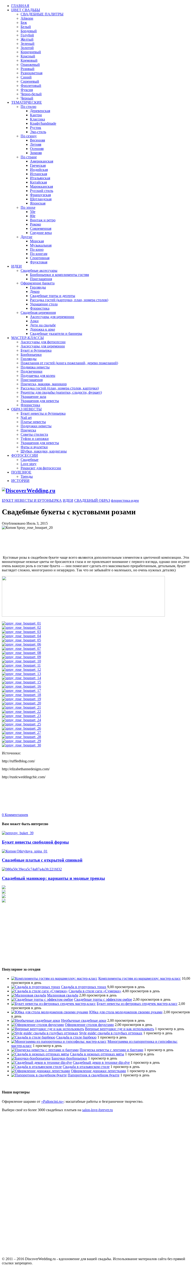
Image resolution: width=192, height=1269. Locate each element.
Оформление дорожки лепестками (98, 1071)
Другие (26, 237)
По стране (29, 157)
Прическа (28, 430)
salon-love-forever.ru (97, 1110)
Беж (24, 23)
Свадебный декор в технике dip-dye (101, 1062)
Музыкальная (41, 245)
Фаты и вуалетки (34, 447)
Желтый (27, 39)
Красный (28, 56)
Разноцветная (31, 73)
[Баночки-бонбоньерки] (31, 1058)
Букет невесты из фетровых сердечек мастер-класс (137, 1004)
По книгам (38, 254)
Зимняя (36, 153)
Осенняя (37, 149)
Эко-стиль (38, 132)
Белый (26, 27)
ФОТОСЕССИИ (24, 455)
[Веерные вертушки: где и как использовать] (47, 1029)
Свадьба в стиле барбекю (76, 1037)
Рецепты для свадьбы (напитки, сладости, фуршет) (61, 392)
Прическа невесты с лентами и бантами (111, 1050)
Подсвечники (31, 371)
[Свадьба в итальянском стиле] (36, 1067)
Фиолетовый (31, 86)
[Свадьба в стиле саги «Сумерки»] (39, 991)
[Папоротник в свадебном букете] (39, 1075)
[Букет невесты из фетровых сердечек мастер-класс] (53, 1004)
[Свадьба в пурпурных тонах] (35, 987)
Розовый (27, 69)
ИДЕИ (16, 266)
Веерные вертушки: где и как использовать (119, 1029)
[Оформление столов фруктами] (37, 1025)
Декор (35, 291)
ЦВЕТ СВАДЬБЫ (25, 10)
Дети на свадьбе (43, 325)
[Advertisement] (87, 540)
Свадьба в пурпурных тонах (83, 987)
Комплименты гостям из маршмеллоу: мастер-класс (139, 978)
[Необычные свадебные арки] (35, 1020)
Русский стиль (41, 191)
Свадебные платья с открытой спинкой (42, 860)
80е (32, 216)
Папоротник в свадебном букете (93, 1075)
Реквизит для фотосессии (41, 468)
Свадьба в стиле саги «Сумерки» (95, 991)
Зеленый (27, 44)
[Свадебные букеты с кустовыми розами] (83, 615)
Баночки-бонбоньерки (69, 1058)
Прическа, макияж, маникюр (44, 384)
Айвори (27, 18)
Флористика (39, 308)
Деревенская (40, 111)
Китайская (38, 182)
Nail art (26, 418)
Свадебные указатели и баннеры (56, 334)
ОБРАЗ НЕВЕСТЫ (26, 409)
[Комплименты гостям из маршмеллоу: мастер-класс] (54, 978)
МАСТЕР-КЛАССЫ (27, 338)
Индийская (39, 170)
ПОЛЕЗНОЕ (21, 472)
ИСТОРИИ (20, 481)
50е (32, 212)
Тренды (27, 476)
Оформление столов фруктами (89, 1025)
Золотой (27, 48)
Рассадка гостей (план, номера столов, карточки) (60, 388)
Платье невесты (33, 422)
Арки (34, 321)
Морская (37, 241)
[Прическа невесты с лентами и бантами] (45, 1050)
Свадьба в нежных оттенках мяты (97, 1054)
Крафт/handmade (43, 123)
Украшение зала (33, 397)
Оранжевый (30, 65)
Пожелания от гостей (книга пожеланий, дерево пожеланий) (69, 363)
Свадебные (29, 460)
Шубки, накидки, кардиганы (44, 451)
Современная (40, 228)
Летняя (35, 144)
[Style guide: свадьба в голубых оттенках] (44, 1033)
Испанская (38, 174)
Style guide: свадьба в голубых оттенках (110, 1033)
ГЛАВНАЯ (20, 6)
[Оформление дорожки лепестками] (40, 1071)
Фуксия (27, 90)
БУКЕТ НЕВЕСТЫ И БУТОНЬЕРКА (32, 500)
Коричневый (31, 52)
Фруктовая (38, 262)
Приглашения (41, 279)
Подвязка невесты (35, 367)
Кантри (36, 115)
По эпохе (28, 207)
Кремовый (29, 60)
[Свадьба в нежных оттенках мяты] (40, 1054)
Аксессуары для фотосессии (43, 342)
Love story (29, 464)
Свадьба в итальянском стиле (86, 1067)
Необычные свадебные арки (83, 1020)
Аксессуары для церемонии (52, 317)
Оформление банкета (38, 283)
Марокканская (41, 186)
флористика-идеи (125, 500)
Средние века (41, 233)
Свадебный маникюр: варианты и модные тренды (53, 878)
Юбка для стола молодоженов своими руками (125, 1012)
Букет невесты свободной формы (35, 842)
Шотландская (41, 199)
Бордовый (29, 31)
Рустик (35, 128)
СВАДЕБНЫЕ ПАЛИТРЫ (42, 14)
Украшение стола (44, 304)
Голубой (27, 35)
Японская (37, 203)
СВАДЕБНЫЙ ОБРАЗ (92, 500)
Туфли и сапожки (35, 439)
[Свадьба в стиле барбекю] (33, 1037)
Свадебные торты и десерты (52, 296)
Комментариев (15, 815)
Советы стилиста (34, 434)
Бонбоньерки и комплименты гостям (59, 275)
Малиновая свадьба (62, 995)
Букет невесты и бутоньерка (43, 413)
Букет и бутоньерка (36, 350)
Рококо (35, 224)
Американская (41, 161)
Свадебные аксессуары (39, 270)
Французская (40, 195)
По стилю (28, 107)
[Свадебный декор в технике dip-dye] (41, 1062)
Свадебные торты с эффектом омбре (103, 999)
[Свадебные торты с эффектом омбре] (42, 999)
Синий (26, 77)
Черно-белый (31, 94)
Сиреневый (30, 81)
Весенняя (37, 140)
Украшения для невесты (40, 401)
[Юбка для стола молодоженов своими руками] (49, 1012)
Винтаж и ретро (42, 220)
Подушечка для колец (38, 376)
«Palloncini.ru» (52, 1101)
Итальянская (40, 178)
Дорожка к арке (42, 329)
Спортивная (39, 258)
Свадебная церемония (38, 313)
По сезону (29, 136)
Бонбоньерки (31, 355)
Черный (27, 98)
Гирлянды (38, 287)
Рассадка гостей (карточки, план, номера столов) (69, 300)
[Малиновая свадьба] (28, 995)
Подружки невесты (36, 426)
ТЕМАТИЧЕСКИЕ (26, 102)
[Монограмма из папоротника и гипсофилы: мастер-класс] (59, 1041)
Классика (37, 119)
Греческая (38, 165)
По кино (37, 249)
